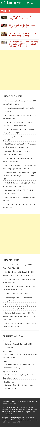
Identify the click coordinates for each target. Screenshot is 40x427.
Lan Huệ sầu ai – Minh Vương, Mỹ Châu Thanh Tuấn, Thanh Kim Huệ (18, 266)
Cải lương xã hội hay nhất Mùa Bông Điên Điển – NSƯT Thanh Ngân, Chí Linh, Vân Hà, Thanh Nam (23, 44)
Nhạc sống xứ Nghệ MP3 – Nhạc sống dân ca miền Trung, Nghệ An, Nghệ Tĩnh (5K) (20, 167)
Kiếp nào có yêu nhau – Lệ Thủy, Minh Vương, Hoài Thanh (17, 299)
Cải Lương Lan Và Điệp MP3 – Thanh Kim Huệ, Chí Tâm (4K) (18, 191)
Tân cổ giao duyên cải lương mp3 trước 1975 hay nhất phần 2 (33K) (20, 102)
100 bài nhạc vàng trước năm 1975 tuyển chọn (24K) (18, 109)
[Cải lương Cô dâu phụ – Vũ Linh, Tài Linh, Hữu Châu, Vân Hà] (4, 17)
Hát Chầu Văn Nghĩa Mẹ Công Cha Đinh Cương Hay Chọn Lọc (18, 376)
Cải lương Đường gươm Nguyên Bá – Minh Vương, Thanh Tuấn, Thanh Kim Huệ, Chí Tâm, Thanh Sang (19, 316)
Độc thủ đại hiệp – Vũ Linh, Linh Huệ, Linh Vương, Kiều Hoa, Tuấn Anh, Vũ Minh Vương (18, 273)
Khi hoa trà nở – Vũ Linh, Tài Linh (16, 293)
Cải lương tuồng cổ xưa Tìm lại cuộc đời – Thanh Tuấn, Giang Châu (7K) (18, 152)
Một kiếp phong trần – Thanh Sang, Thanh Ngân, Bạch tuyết (19, 280)
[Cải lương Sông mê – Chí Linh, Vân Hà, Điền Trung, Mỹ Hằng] (4, 33)
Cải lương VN (11, 3)
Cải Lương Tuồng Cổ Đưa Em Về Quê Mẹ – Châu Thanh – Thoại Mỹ (19, 366)
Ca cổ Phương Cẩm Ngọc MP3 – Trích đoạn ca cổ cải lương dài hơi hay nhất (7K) (19, 145)
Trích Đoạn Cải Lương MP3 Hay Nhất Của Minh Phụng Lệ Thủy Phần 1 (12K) (18, 124)
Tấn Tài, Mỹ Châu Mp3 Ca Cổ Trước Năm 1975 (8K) (18, 138)
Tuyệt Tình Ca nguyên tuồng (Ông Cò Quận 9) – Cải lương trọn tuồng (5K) (19, 184)
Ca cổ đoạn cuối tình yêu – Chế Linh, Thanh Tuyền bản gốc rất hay (19, 324)
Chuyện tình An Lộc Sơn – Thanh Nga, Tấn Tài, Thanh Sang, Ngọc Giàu (19, 287)
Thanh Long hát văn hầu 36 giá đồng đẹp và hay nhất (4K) (19, 206)
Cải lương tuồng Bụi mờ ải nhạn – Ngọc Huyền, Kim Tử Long (18, 386)
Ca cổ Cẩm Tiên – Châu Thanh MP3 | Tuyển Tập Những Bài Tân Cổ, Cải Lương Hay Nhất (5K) (19, 176)
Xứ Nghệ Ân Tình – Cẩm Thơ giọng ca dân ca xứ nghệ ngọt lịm (20, 355)
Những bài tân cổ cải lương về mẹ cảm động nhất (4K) (19, 198)
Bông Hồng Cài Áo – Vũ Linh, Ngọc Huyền (19, 305)
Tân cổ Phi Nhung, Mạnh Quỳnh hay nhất (19, 309)
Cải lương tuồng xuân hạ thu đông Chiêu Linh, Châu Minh (18, 345)
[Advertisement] (20, 70)
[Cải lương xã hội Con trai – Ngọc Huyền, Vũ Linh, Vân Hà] (4, 25)
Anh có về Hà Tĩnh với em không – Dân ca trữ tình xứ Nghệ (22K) (20, 116)
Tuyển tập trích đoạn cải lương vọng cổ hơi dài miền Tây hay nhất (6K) (19, 159)
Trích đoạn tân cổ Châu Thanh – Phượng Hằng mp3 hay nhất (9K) (18, 131)
